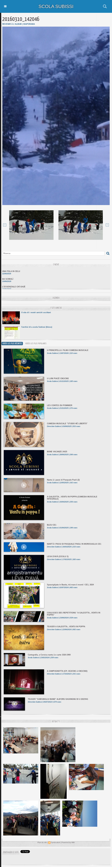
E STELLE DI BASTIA (12, 288)
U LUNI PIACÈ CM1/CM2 (58, 378)
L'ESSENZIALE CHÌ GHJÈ (13, 280)
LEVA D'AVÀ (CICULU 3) (57, 556)
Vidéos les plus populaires (36, 343)
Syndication (55, 843)
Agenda (56, 298)
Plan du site (42, 843)
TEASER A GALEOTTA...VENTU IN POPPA (66, 626)
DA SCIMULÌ (7, 273)
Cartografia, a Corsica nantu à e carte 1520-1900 (49, 655)
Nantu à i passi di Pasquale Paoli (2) (63, 480)
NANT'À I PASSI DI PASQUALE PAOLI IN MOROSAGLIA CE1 (74, 544)
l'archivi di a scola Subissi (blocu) (36, 327)
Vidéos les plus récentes (12, 343)
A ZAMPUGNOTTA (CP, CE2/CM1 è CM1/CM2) (67, 671)
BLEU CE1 (51, 525)
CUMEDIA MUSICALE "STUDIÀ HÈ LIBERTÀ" (67, 423)
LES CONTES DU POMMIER (59, 405)
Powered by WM (68, 843)
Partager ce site (11, 852)
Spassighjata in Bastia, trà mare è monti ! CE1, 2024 (70, 585)
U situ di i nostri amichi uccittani (36, 312)
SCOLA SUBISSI (56, 6)
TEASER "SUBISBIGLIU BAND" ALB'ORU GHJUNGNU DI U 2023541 (58, 699)
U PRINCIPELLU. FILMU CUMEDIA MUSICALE (67, 350)
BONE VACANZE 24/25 (57, 452)
